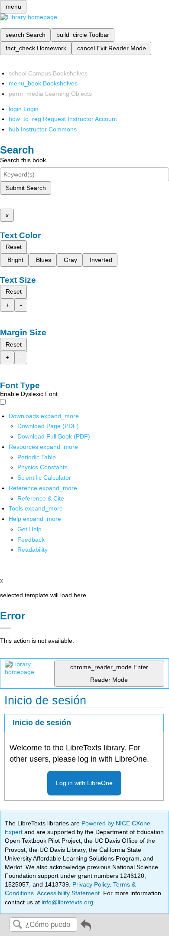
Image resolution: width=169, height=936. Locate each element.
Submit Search (26, 187)
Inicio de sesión (42, 722)
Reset (14, 246)
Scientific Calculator (44, 477)
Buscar (17, 925)
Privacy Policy (91, 884)
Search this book (23, 160)
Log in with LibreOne (84, 782)
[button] (31, 539)
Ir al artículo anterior (86, 928)
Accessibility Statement (68, 893)
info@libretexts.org (66, 902)
